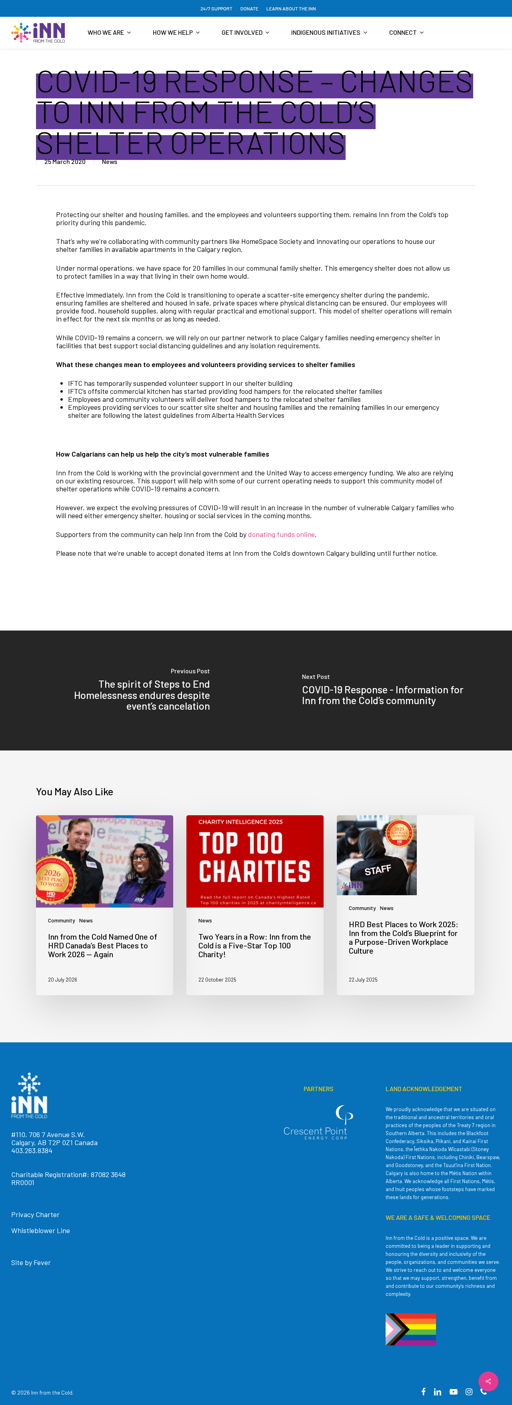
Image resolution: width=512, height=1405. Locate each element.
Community (61, 920)
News (109, 161)
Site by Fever (31, 1262)
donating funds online (281, 534)
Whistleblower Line (40, 1230)
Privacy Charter (35, 1214)
